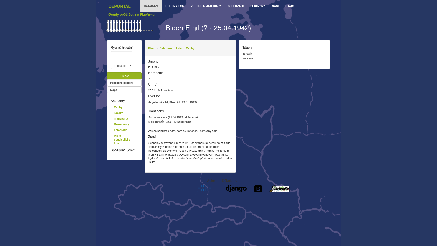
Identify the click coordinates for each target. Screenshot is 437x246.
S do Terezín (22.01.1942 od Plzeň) (170, 122)
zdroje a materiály (206, 6)
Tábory (118, 113)
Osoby (190, 48)
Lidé (179, 48)
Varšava (248, 58)
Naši (275, 6)
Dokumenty (121, 124)
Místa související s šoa (122, 139)
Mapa (113, 90)
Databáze (166, 48)
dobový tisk (174, 6)
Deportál (120, 6)
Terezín (247, 53)
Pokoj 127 (257, 6)
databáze (151, 6)
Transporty (121, 118)
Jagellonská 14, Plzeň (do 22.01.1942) (172, 102)
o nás (289, 6)
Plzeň (151, 48)
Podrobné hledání (121, 83)
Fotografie (120, 130)
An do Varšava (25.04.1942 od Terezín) (173, 117)
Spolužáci (236, 6)
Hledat (124, 76)
